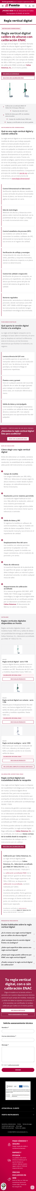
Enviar (18, 1070)
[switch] (3, 1189)
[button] (33, 6)
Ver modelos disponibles (11, 74)
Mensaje (5, 1045)
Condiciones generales (8, 1126)
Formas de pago (27, 1124)
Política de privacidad (8, 1128)
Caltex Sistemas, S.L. (23, 831)
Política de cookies (20, 1128)
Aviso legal (19, 1126)
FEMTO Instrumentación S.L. (20, 1132)
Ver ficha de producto (18, 679)
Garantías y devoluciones (9, 1124)
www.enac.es (22, 908)
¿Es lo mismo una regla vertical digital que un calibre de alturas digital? (16, 934)
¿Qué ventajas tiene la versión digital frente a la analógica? (15, 941)
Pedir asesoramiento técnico (18, 1014)
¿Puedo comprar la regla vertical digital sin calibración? (16, 963)
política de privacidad (13, 1065)
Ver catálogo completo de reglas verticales (18, 766)
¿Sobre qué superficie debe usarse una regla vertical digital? (16, 948)
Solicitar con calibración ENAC (13, 78)
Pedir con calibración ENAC (18, 438)
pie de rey (23, 173)
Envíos (19, 1124)
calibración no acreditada (12, 884)
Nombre (5, 1027)
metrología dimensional (21, 178)
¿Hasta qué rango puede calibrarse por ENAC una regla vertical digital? (16, 956)
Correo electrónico (8, 1036)
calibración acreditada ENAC (16, 873)
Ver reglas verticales (18, 1010)
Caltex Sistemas (10, 604)
